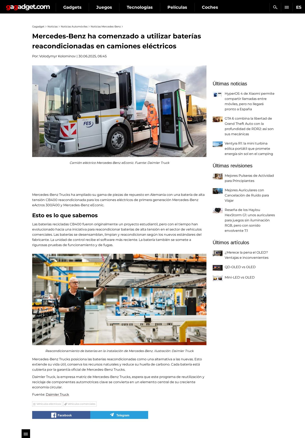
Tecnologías (140, 7)
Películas (177, 7)
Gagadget (28, 5)
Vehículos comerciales (81, 403)
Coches (210, 7)
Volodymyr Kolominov (57, 56)
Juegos (104, 7)
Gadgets (72, 7)
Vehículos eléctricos (49, 403)
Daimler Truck (57, 394)
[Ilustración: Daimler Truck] (119, 299)
